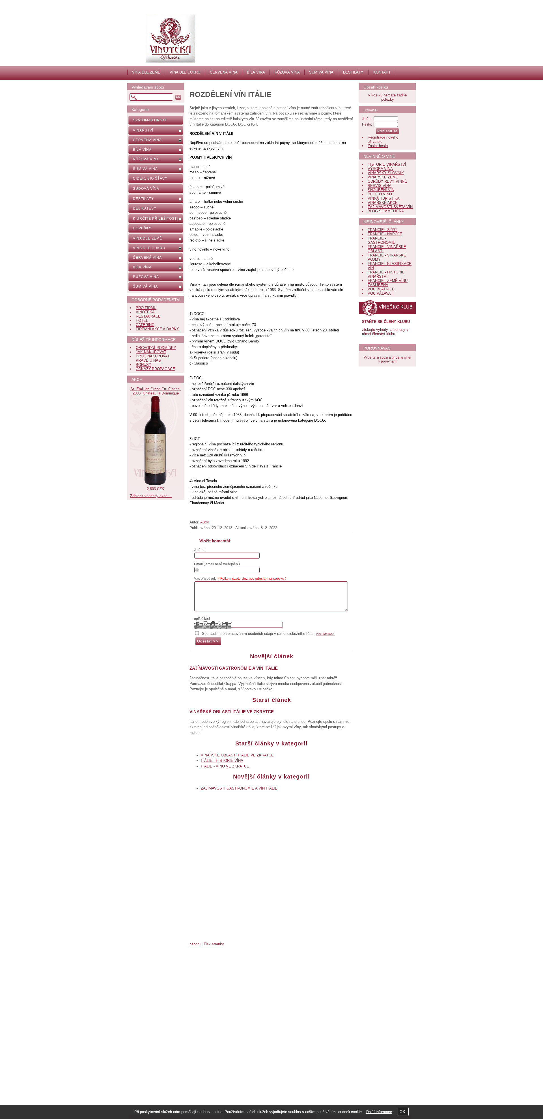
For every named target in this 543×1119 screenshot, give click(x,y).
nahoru (195, 944)
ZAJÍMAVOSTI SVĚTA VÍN (390, 207)
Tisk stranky (214, 944)
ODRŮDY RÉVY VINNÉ (387, 181)
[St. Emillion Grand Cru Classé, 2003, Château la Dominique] (155, 484)
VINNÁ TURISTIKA (384, 198)
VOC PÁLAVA (379, 293)
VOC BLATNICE (381, 289)
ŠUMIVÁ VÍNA (321, 72)
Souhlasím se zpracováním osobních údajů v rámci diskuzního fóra (257, 633)
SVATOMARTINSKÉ (150, 120)
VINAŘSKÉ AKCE (383, 202)
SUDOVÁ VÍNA (146, 189)
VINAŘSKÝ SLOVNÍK (386, 173)
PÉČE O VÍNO (380, 194)
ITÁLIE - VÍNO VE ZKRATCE (225, 766)
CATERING (145, 325)
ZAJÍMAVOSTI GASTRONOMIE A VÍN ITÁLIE (233, 668)
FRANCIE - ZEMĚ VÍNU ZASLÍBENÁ (388, 283)
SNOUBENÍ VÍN (381, 190)
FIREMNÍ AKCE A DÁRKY (157, 329)
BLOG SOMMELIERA (386, 211)
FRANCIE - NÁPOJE (385, 234)
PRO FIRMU (146, 308)
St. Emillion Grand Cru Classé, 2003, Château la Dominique (155, 391)
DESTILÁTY (353, 72)
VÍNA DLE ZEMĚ (146, 72)
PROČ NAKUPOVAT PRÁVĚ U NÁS (153, 358)
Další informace (379, 1112)
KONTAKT (382, 72)
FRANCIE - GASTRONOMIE (381, 240)
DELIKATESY (144, 208)
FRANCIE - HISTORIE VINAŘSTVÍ (386, 274)
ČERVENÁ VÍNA (224, 72)
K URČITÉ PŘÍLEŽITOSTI (155, 219)
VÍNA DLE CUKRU (185, 72)
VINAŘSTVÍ (143, 130)
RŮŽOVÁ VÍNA (287, 72)
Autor (204, 522)
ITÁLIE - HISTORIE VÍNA (222, 760)
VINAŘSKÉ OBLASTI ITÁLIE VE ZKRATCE (231, 711)
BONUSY (143, 365)
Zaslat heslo (378, 146)
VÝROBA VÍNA (380, 169)
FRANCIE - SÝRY (382, 230)
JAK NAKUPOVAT (151, 352)
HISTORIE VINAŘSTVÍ (387, 164)
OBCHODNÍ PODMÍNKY (156, 348)
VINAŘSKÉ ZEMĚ (383, 177)
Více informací (325, 633)
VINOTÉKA (145, 312)
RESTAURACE (148, 316)
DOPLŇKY (142, 228)
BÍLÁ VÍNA (256, 72)
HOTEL (142, 320)
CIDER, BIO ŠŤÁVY (150, 178)
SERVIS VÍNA (379, 186)
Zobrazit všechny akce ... (151, 496)
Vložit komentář (214, 540)
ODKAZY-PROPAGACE (155, 369)
